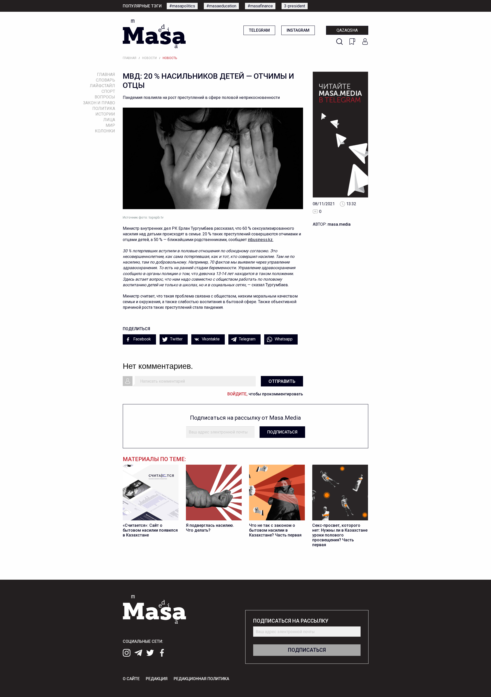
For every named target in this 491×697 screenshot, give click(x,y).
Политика (103, 108)
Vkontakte (210, 339)
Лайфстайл (102, 85)
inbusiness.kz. (260, 239)
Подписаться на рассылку (290, 621)
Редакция (157, 678)
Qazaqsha (347, 30)
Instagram (298, 30)
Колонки (105, 131)
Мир (110, 125)
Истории (105, 114)
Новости (149, 58)
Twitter (176, 339)
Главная (129, 58)
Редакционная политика (201, 678)
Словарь (105, 80)
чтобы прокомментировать (265, 394)
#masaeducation (221, 6)
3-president (294, 6)
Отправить (282, 381)
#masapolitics (182, 6)
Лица (109, 119)
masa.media (339, 224)
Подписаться (282, 432)
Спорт (108, 91)
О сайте (131, 678)
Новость (170, 58)
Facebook (141, 339)
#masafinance (260, 6)
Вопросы (105, 97)
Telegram (259, 30)
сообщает (238, 239)
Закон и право (99, 102)
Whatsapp (283, 339)
